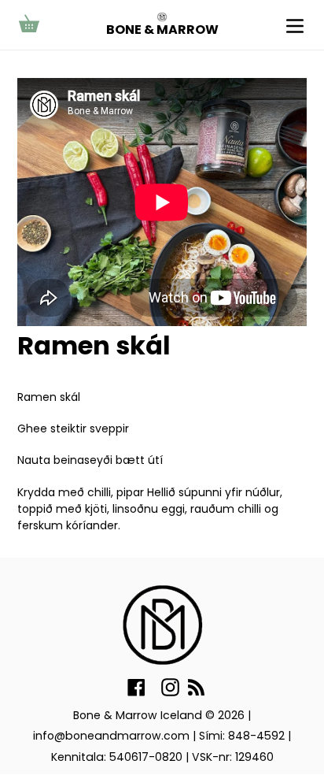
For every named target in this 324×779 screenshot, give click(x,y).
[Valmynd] (295, 24)
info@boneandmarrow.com (111, 736)
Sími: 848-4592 (242, 736)
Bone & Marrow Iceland (137, 715)
